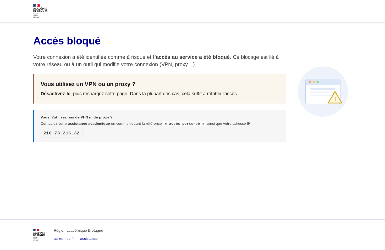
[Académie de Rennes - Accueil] (39, 235)
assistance (89, 238)
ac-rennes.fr (64, 238)
